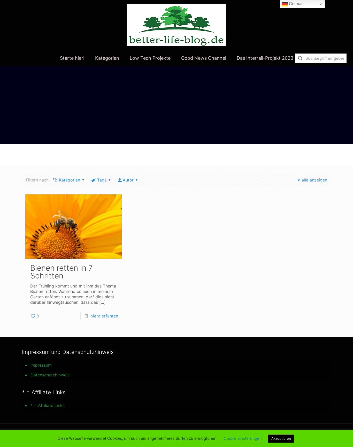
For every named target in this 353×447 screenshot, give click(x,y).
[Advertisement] (176, 105)
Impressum (41, 365)
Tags (101, 180)
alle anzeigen (314, 180)
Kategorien (69, 180)
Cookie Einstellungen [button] (243, 438)
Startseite (278, 154)
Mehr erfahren (104, 316)
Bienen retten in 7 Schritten (61, 271)
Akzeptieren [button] (281, 438)
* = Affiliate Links (47, 405)
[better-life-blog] (176, 25)
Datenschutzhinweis (50, 374)
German (296, 4)
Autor (128, 180)
